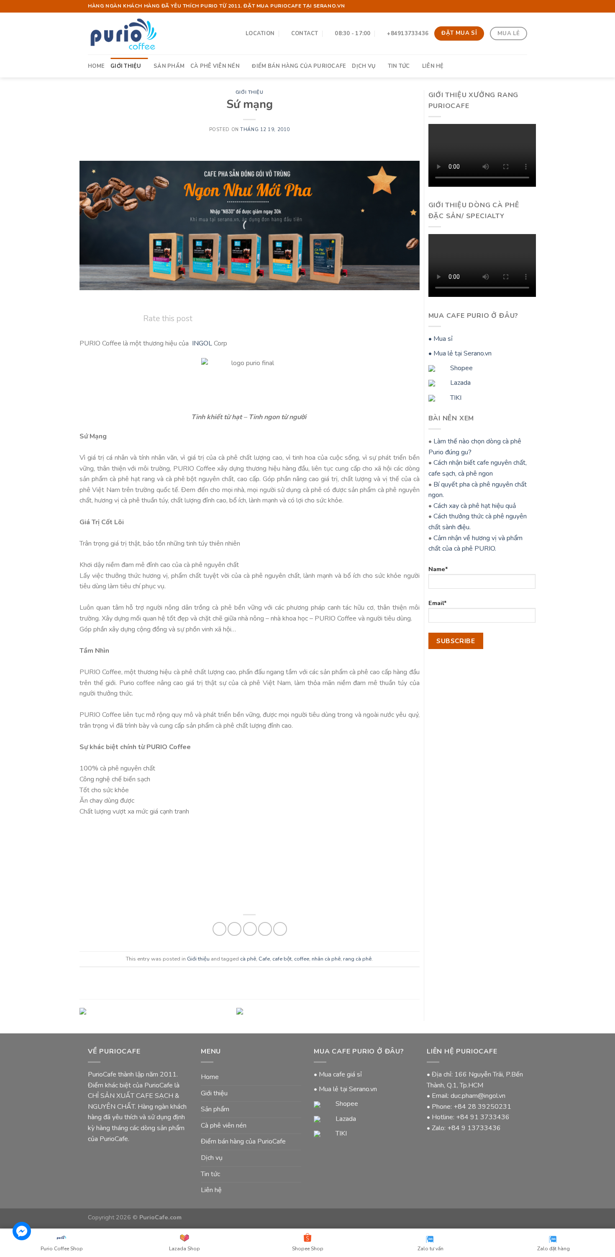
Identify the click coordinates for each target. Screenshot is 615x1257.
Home (96, 66)
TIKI (454, 397)
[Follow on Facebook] (515, 6)
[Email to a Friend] (250, 929)
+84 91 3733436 (483, 1117)
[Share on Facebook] (219, 929)
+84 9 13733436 (474, 1128)
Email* (437, 603)
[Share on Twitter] (234, 929)
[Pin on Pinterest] (265, 929)
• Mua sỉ (440, 338)
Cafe (264, 959)
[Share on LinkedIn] (280, 929)
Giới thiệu (125, 66)
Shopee (460, 368)
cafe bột (282, 959)
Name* (438, 569)
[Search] (524, 66)
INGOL (202, 343)
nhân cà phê (326, 959)
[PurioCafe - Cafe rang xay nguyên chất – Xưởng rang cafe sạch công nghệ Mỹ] (123, 33)
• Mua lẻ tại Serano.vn (460, 353)
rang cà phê (357, 959)
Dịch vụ (363, 66)
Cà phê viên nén (215, 66)
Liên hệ (433, 66)
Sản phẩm (169, 66)
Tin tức (399, 66)
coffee (301, 959)
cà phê (248, 959)
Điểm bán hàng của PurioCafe (299, 66)
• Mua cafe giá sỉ (338, 1074)
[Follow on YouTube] (522, 6)
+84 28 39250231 (482, 1106)
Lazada (459, 382)
